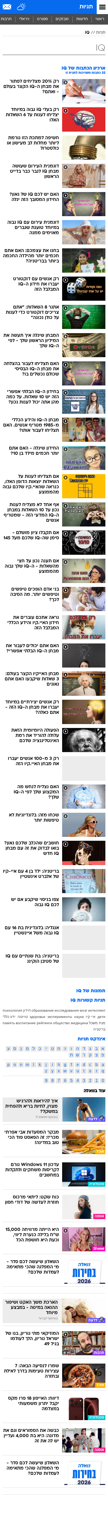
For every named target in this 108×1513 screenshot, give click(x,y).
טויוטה (23, 1017)
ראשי (99, 19)
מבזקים (62, 19)
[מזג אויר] (21, 7)
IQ (87, 33)
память (9, 1023)
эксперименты (59, 1017)
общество (61, 1023)
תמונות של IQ (90, 991)
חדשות (82, 19)
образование (42, 1010)
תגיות (86, 7)
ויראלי (24, 19)
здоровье (37, 1017)
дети (101, 1017)
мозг (83, 1010)
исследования (67, 1010)
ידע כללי (9, 1017)
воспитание (26, 1023)
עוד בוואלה (94, 1091)
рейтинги (44, 1023)
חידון (27, 1010)
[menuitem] (81, 19)
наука (79, 1017)
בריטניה (99, 1029)
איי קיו (90, 1017)
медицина (79, 1023)
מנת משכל (97, 1023)
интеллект (96, 1010)
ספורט (42, 19)
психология (12, 1010)
